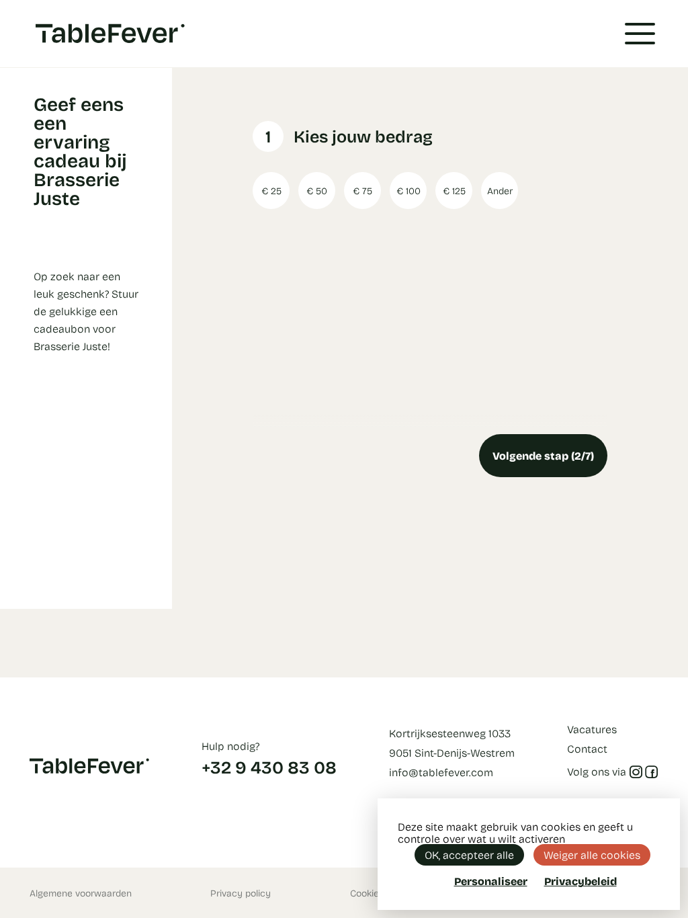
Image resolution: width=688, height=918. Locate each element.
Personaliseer (490, 880)
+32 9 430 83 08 (269, 766)
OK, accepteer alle (469, 854)
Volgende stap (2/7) (543, 455)
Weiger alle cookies (592, 854)
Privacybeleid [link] (580, 881)
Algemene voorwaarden (81, 893)
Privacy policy (240, 893)
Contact (587, 748)
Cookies (367, 893)
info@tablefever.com (441, 772)
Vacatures (592, 729)
